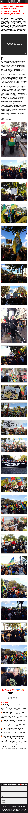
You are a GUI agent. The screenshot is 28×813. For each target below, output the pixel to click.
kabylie (2, 690)
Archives (3, 790)
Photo (2, 794)
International (13, 748)
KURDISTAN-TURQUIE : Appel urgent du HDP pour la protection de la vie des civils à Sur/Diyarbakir (14, 713)
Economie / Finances (23, 748)
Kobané (6, 690)
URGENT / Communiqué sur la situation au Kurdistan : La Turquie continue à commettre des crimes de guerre (12, 706)
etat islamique (11, 689)
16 (14, 746)
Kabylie (2, 748)
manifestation (15, 690)
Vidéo (2, 796)
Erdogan (5, 689)
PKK (22, 690)
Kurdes (9, 690)
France (23, 689)
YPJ (24, 690)
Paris (19, 690)
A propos (3, 800)
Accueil (2, 787)
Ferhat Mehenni (17, 689)
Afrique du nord (6, 748)
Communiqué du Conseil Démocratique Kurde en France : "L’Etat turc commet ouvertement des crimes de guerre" (13, 722)
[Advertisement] (13, 767)
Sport (16, 748)
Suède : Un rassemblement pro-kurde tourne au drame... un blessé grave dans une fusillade (13, 729)
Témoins (3, 802)
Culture (19, 748)
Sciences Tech (14, 749)
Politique (10, 748)
